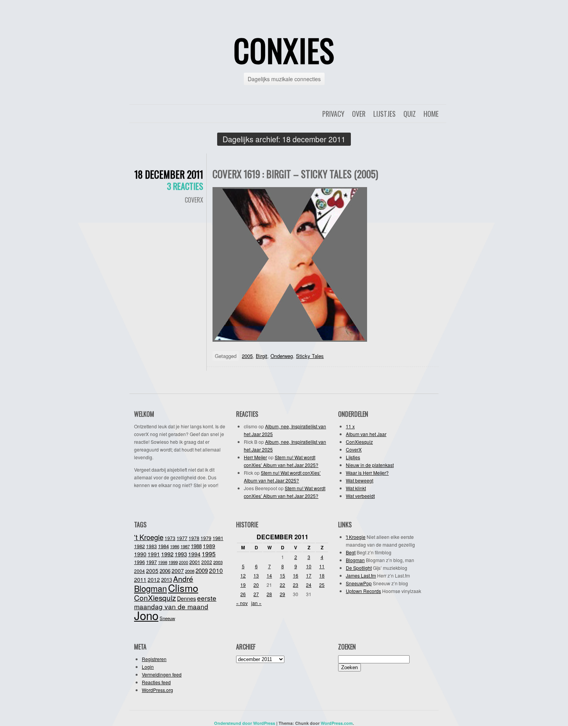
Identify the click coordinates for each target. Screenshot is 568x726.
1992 (167, 554)
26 (243, 594)
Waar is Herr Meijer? (367, 472)
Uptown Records (363, 591)
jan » (256, 603)
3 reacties (185, 186)
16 (295, 575)
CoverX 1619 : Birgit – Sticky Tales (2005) (295, 174)
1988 (196, 546)
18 (322, 575)
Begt (350, 552)
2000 (183, 562)
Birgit (261, 356)
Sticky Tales (310, 356)
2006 (165, 570)
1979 (206, 538)
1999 (173, 562)
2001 (194, 562)
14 (269, 575)
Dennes (186, 598)
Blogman (150, 588)
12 (243, 575)
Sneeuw (167, 618)
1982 (139, 546)
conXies (284, 50)
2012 (154, 579)
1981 (218, 538)
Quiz (409, 114)
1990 (140, 554)
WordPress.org (157, 690)
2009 (202, 570)
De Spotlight (359, 567)
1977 (182, 538)
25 (322, 584)
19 (243, 584)
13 (256, 575)
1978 (194, 538)
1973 (170, 538)
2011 (140, 579)
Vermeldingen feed (162, 674)
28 (269, 594)
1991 (154, 554)
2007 (178, 570)
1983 (151, 546)
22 (282, 584)
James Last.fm (361, 575)
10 (308, 566)
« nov (242, 603)
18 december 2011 (168, 174)
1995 (209, 553)
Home (431, 114)
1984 (163, 546)
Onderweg (281, 356)
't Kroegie (148, 537)
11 (322, 566)
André (183, 578)
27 (256, 594)
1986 (174, 546)
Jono (146, 615)
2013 (166, 579)
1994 (194, 554)
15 (282, 575)
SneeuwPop (359, 583)
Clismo (183, 588)
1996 (139, 562)
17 (308, 575)
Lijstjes (384, 114)
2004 (139, 571)
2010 (216, 570)
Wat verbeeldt (360, 496)
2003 (218, 562)
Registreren (154, 659)
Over (359, 114)
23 (295, 584)
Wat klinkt (356, 488)
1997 (151, 562)
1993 (181, 554)
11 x (350, 426)
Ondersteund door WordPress (244, 723)
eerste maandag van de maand (175, 602)
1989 (209, 546)
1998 (162, 562)
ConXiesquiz (359, 441)
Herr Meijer (255, 457)
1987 (185, 546)
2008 (189, 571)
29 (282, 594)
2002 (206, 562)
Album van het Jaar (366, 434)
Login (148, 666)
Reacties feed (156, 682)
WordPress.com (337, 723)
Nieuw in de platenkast (370, 465)
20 (256, 584)
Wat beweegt (359, 480)
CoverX (194, 200)
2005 (247, 356)
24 (308, 584)
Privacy (333, 114)
